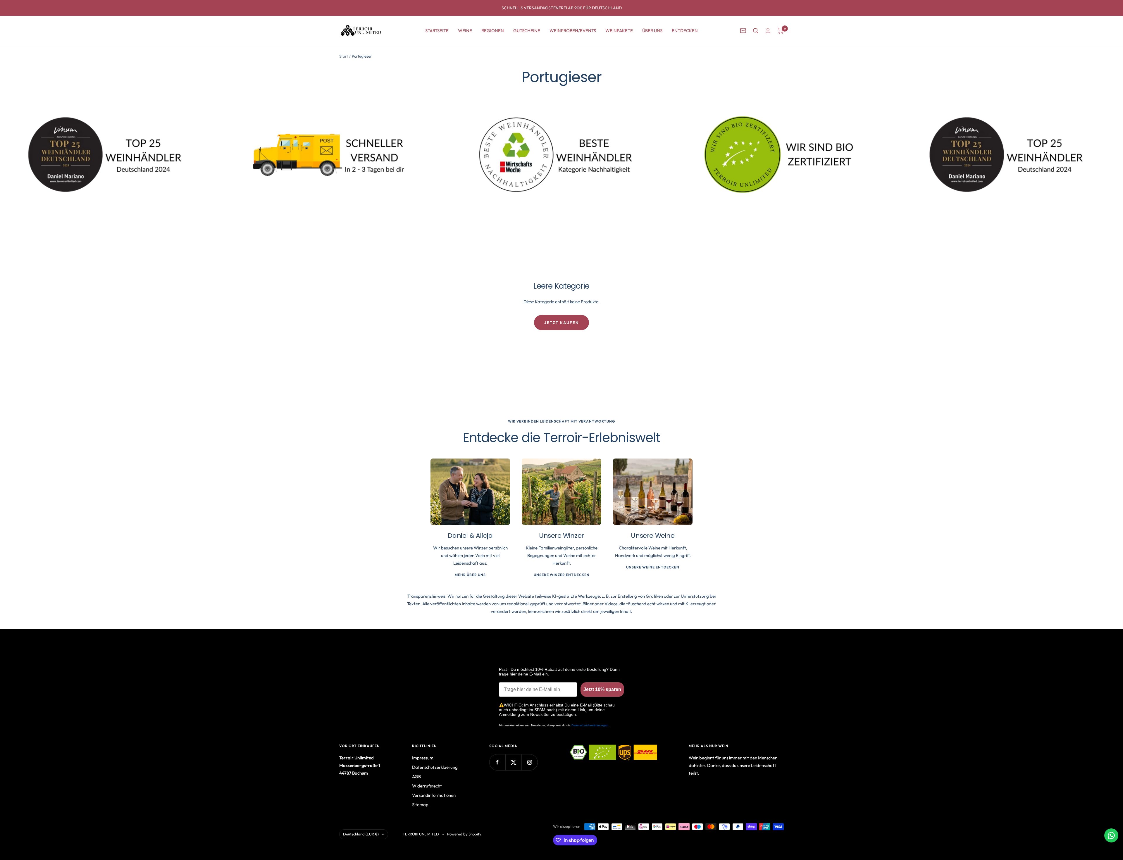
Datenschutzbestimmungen (589, 725)
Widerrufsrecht (427, 786)
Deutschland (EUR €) (361, 834)
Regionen (492, 30)
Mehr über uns (470, 575)
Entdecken (685, 30)
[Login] (768, 30)
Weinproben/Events (573, 30)
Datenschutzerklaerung (435, 767)
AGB (416, 776)
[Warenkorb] (781, 31)
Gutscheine (526, 30)
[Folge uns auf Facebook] (497, 762)
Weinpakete (619, 30)
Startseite (437, 30)
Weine (465, 30)
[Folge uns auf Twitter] (513, 762)
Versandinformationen (434, 795)
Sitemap (420, 804)
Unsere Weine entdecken (652, 567)
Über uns (652, 30)
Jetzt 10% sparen (602, 689)
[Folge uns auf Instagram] (529, 762)
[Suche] (755, 30)
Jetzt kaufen (561, 322)
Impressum (422, 758)
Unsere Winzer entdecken (562, 575)
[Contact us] (1111, 835)
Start (343, 56)
